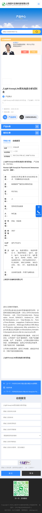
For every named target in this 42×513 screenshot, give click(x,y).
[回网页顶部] (39, 207)
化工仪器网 (16, 510)
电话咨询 (38, 214)
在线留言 (16, 141)
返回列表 (9, 387)
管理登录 (25, 510)
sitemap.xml (33, 510)
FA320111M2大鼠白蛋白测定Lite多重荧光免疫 (26, 383)
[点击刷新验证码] (25, 463)
